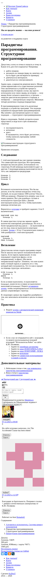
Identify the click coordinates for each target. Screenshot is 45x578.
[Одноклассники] (9, 553)
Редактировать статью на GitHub (15, 551)
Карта (8, 11)
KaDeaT (12, 574)
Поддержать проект (9, 549)
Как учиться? (11, 8)
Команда (9, 17)
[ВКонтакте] (6, 553)
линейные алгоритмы (29, 347)
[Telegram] (2, 553)
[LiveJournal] (13, 553)
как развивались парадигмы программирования (23, 369)
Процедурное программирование (20, 533)
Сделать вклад (7, 34)
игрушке (15, 209)
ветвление (24, 353)
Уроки (4, 24)
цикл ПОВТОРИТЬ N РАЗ (31, 349)
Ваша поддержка (13, 15)
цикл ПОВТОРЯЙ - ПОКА (31, 351)
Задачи (9, 13)
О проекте (10, 20)
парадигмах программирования (17, 374)
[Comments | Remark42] (22, 449)
